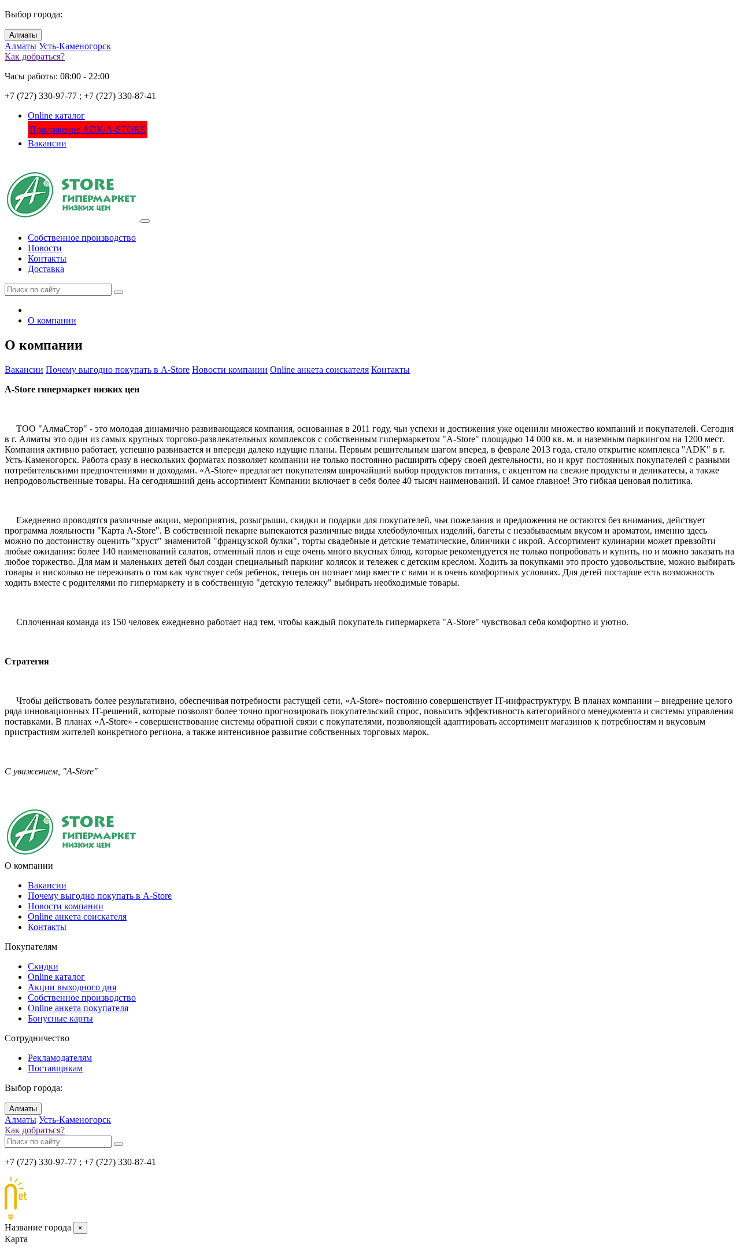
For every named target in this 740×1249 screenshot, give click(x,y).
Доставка (46, 269)
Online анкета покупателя (78, 1008)
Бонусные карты (60, 1018)
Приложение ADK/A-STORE (87, 129)
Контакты (47, 258)
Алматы (23, 35)
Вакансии (47, 143)
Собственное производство (82, 238)
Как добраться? (35, 56)
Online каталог (56, 115)
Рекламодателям (60, 1058)
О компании (52, 320)
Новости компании (230, 369)
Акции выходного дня (72, 987)
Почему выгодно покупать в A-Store (118, 369)
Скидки (43, 966)
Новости (45, 248)
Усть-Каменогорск (75, 46)
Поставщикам (55, 1068)
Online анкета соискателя (319, 369)
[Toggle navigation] (145, 221)
